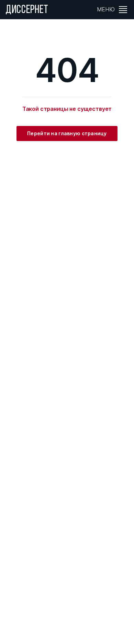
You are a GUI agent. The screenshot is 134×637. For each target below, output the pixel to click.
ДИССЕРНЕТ (26, 10)
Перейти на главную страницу (67, 133)
